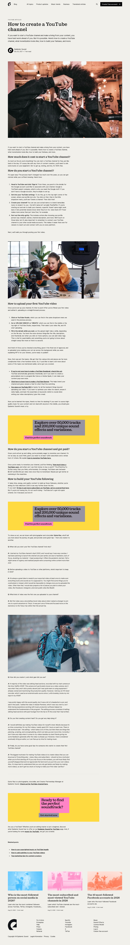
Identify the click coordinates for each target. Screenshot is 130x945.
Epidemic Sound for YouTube (48, 829)
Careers (39, 929)
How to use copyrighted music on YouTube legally (30, 850)
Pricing (96, 927)
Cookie (52, 936)
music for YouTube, (32, 831)
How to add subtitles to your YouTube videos (28, 853)
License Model (99, 925)
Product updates (42, 4)
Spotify (67, 920)
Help (38, 925)
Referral (39, 931)
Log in (96, 929)
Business (66, 4)
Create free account (110, 4)
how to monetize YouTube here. (39, 458)
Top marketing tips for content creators (26, 856)
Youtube (68, 922)
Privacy (46, 936)
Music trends (55, 4)
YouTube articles (15, 19)
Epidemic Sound (20, 49)
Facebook (68, 927)
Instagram (68, 925)
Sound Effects (99, 922)
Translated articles (79, 4)
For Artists (40, 920)
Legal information (36, 936)
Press (38, 927)
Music (96, 920)
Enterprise (39, 922)
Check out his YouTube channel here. (34, 784)
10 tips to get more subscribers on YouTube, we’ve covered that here (43, 488)
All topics (30, 4)
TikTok (67, 931)
